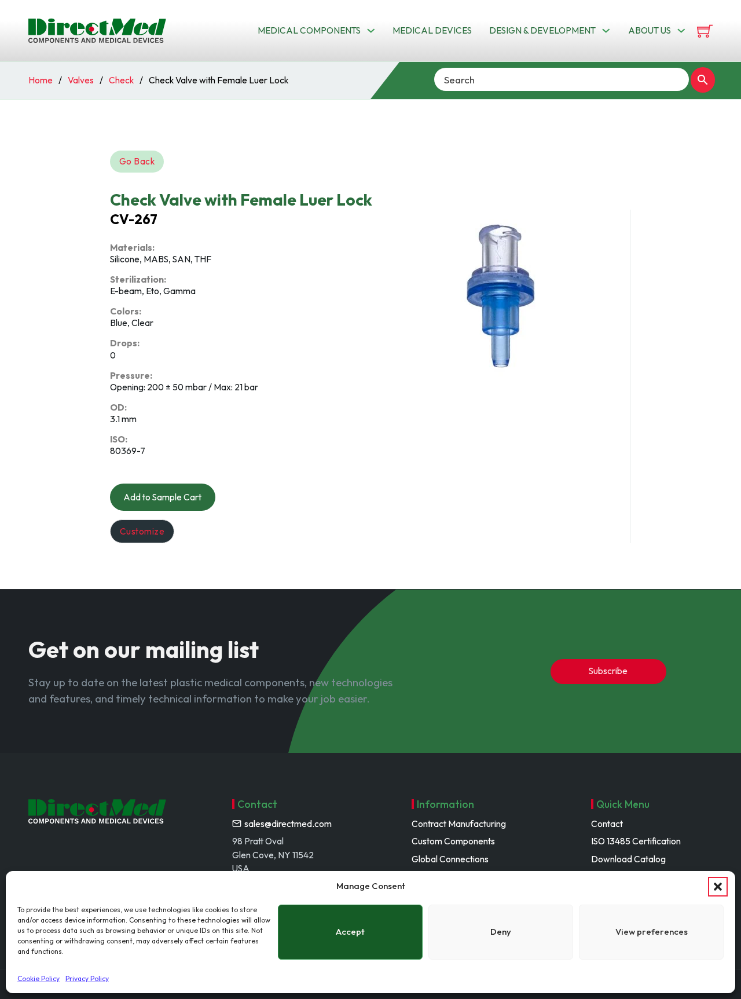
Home (40, 80)
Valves (81, 80)
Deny (500, 931)
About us (649, 30)
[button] (718, 886)
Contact (607, 823)
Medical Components (309, 30)
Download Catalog (628, 859)
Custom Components (453, 841)
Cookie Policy (38, 978)
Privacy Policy (87, 978)
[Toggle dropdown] (371, 30)
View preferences (651, 931)
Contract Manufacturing (459, 823)
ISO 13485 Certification (636, 841)
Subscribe (608, 670)
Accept (350, 931)
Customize (142, 531)
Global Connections (450, 859)
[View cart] (705, 31)
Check (121, 80)
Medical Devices (432, 30)
